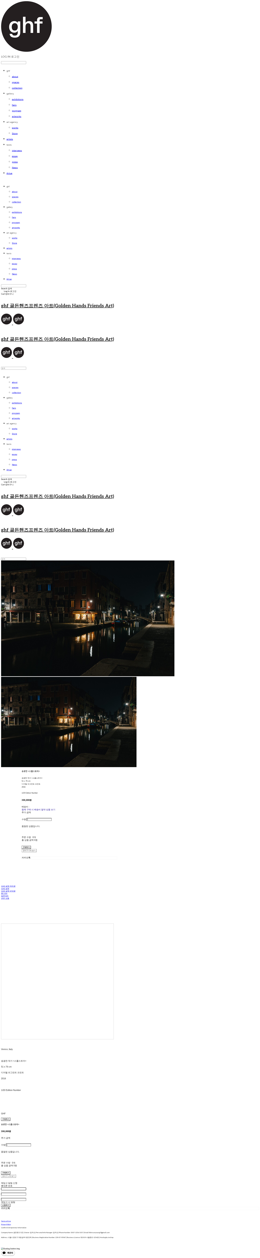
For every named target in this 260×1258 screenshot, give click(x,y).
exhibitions (17, 99)
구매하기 (5, 1119)
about (15, 77)
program (16, 111)
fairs (14, 105)
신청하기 (5, 1205)
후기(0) (4, 893)
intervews (17, 151)
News (15, 168)
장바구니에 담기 (8, 1176)
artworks (16, 116)
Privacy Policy (6, 1224)
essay (15, 156)
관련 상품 (5, 898)
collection (17, 88)
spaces (15, 82)
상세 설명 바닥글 (8, 891)
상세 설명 (5, 889)
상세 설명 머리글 (8, 886)
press (15, 162)
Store (15, 133)
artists (9, 139)
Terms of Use (6, 1221)
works (15, 128)
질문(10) (4, 896)
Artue (9, 173)
